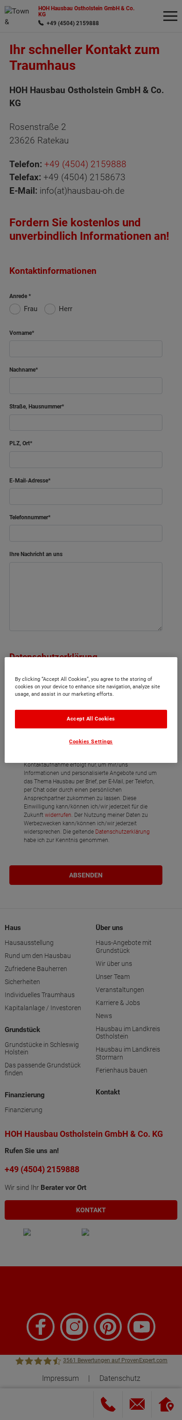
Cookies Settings (91, 742)
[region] (91, 710)
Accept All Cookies (91, 719)
